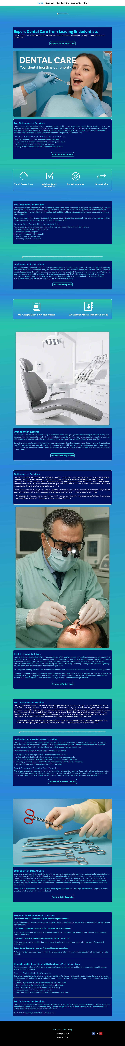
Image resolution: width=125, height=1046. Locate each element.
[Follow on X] (97, 1033)
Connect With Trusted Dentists (62, 781)
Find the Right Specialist (62, 897)
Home (40, 3)
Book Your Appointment (62, 154)
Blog (85, 3)
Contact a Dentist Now (62, 684)
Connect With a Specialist (62, 455)
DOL (65, 1030)
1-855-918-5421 (49, 1013)
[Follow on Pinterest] (100, 1033)
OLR (54, 1030)
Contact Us (63, 3)
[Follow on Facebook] (93, 1033)
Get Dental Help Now (62, 284)
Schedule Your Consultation (62, 43)
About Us (76, 3)
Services (50, 3)
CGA (59, 1030)
